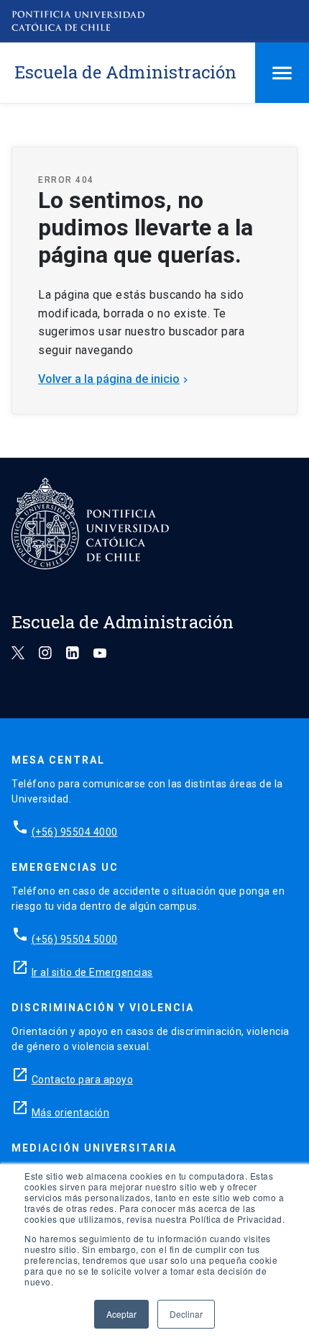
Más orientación (71, 1112)
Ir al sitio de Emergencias (92, 972)
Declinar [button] (186, 1314)
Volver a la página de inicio (114, 379)
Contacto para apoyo (83, 1079)
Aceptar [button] (121, 1314)
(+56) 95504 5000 (75, 939)
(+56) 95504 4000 (75, 832)
